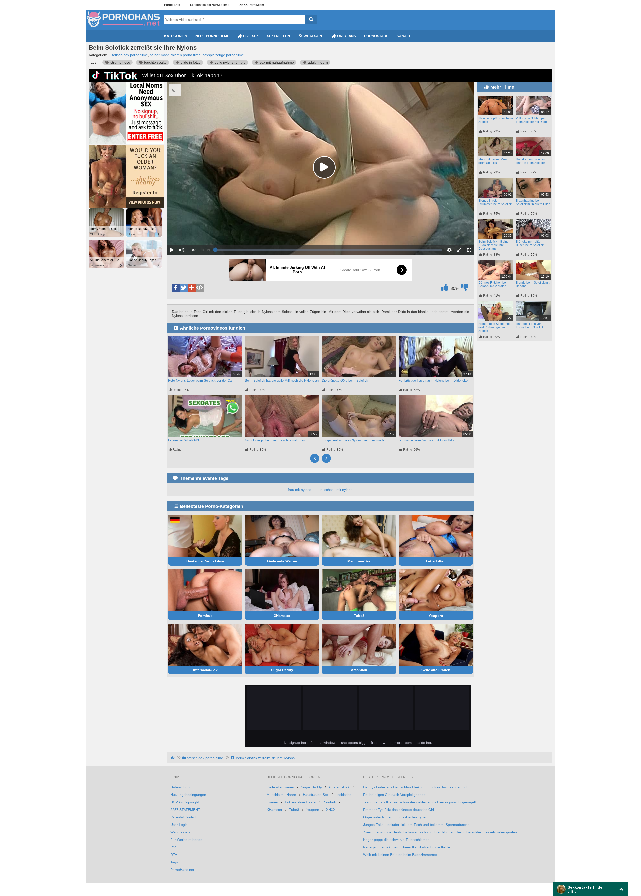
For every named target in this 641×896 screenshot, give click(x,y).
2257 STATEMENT (185, 810)
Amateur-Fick (339, 787)
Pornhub (205, 616)
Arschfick (359, 670)
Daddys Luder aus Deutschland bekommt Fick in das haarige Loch (415, 787)
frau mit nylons (299, 490)
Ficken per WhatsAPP (184, 440)
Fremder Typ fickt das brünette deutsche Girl (398, 810)
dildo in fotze (190, 62)
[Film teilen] (192, 288)
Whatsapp (313, 36)
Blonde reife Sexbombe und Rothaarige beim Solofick (494, 327)
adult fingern (317, 62)
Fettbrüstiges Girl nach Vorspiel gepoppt (395, 795)
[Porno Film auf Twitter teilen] (184, 288)
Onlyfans (346, 36)
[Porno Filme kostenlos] (124, 28)
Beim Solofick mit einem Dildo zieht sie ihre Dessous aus (494, 245)
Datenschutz (180, 787)
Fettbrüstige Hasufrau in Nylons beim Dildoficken (434, 380)
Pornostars (376, 36)
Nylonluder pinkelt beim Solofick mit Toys (275, 440)
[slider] (190, 234)
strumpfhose (119, 62)
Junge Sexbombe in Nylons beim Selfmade (353, 440)
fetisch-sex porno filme (130, 55)
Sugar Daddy (282, 670)
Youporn (436, 616)
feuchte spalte (155, 62)
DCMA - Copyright (184, 802)
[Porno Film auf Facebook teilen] (176, 288)
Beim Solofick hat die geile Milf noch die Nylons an (282, 380)
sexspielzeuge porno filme (223, 55)
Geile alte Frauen (435, 670)
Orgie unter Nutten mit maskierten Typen (395, 817)
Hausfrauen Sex (316, 795)
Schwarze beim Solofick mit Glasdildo (426, 440)
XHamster (282, 616)
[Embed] (200, 288)
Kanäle (404, 36)
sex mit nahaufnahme (276, 62)
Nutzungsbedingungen (188, 795)
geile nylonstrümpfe (230, 62)
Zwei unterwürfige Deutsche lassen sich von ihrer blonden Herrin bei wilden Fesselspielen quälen (440, 832)
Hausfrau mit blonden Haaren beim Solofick (530, 161)
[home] (173, 758)
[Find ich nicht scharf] (464, 289)
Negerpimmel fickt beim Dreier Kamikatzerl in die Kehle (406, 847)
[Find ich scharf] (444, 289)
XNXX (330, 810)
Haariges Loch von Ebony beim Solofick (530, 325)
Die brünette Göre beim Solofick (345, 380)
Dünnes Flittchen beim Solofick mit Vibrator (493, 284)
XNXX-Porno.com (251, 5)
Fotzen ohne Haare (300, 802)
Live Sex (250, 36)
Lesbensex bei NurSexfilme (209, 5)
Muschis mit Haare (281, 795)
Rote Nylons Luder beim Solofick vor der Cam (201, 380)
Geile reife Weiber (282, 561)
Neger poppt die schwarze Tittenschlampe (396, 840)
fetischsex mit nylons (335, 490)
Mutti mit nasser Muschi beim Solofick (494, 161)
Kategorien (175, 36)
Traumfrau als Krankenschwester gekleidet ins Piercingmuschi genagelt (419, 802)
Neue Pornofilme (212, 36)
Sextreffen (278, 36)
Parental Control (183, 817)
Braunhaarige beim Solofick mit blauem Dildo (533, 202)
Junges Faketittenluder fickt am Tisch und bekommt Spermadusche (416, 825)
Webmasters (180, 832)
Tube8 (359, 616)
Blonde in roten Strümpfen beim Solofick (495, 202)
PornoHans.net (182, 870)
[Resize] (459, 250)
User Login (179, 825)
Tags (174, 862)
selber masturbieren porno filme (175, 55)
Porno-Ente (172, 5)
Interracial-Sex (205, 670)
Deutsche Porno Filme (205, 561)
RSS (173, 847)
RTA (173, 855)
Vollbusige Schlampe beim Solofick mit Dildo (531, 120)
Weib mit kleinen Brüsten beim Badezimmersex (400, 855)
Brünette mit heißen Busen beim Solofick (530, 243)
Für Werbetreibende (186, 840)
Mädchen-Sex (359, 561)
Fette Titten (436, 561)
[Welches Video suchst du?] (311, 19)
